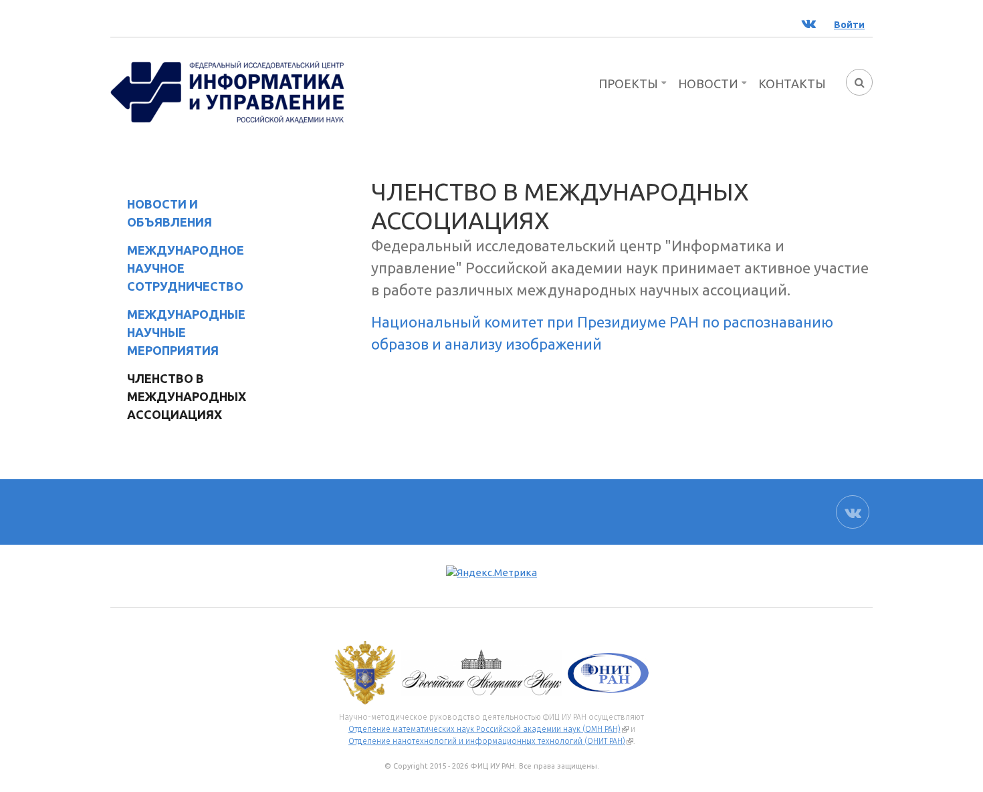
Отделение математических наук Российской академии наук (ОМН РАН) (488, 729)
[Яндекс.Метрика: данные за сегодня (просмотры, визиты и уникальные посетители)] (491, 573)
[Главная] (227, 91)
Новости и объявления (169, 213)
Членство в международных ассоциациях (178, 396)
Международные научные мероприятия (186, 332)
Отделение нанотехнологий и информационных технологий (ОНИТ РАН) (490, 741)
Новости (708, 83)
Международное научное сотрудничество (185, 268)
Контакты (792, 83)
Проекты (628, 83)
